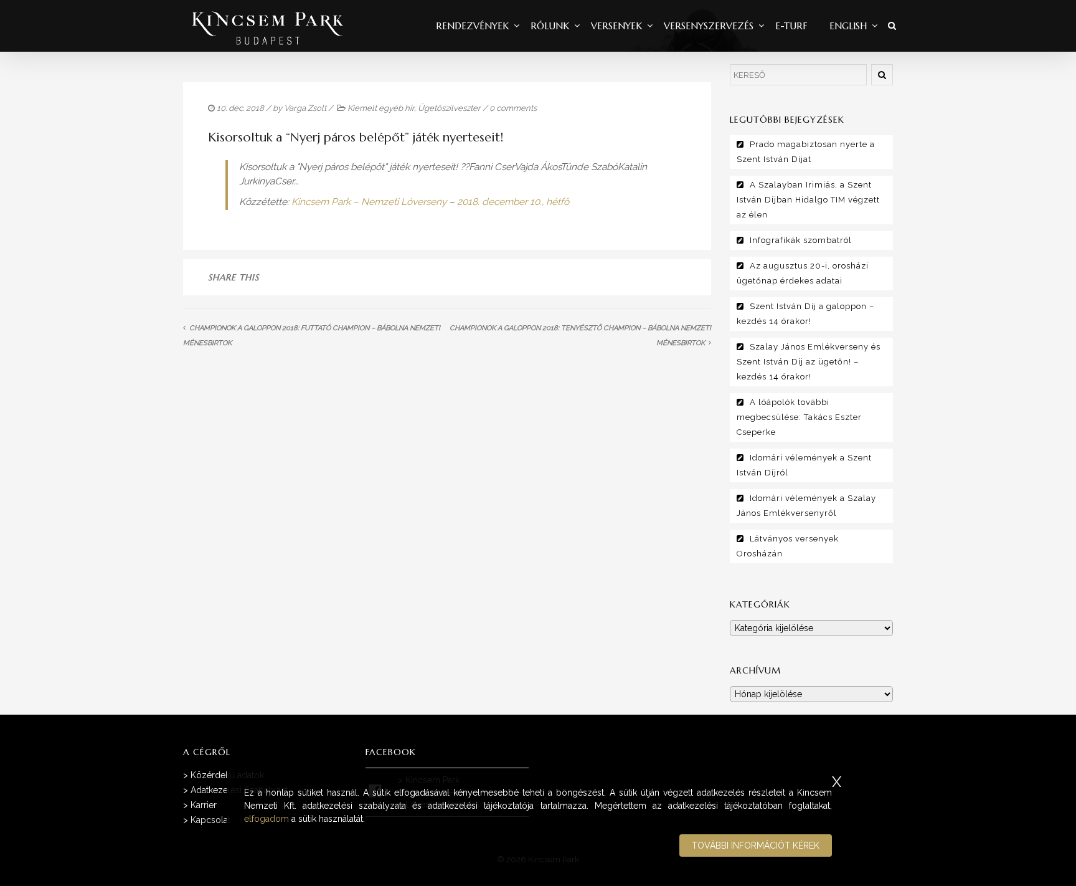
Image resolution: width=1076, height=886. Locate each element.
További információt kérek (755, 845)
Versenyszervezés (708, 26)
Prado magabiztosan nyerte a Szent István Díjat (806, 152)
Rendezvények (472, 26)
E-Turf (791, 26)
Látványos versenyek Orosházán (788, 546)
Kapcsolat (210, 820)
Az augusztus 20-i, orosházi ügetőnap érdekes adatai (803, 273)
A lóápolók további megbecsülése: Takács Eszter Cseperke (799, 417)
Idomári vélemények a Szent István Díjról (804, 465)
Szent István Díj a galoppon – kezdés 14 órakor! (805, 314)
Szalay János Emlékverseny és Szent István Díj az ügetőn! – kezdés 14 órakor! (808, 361)
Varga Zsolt (305, 108)
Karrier (204, 805)
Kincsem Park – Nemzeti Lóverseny (368, 201)
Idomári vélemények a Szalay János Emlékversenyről (806, 505)
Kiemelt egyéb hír (380, 108)
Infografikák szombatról (801, 240)
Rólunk (550, 26)
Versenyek (616, 26)
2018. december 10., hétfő (513, 201)
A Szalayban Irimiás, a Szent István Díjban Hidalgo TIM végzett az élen (808, 199)
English (848, 26)
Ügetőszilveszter (449, 108)
